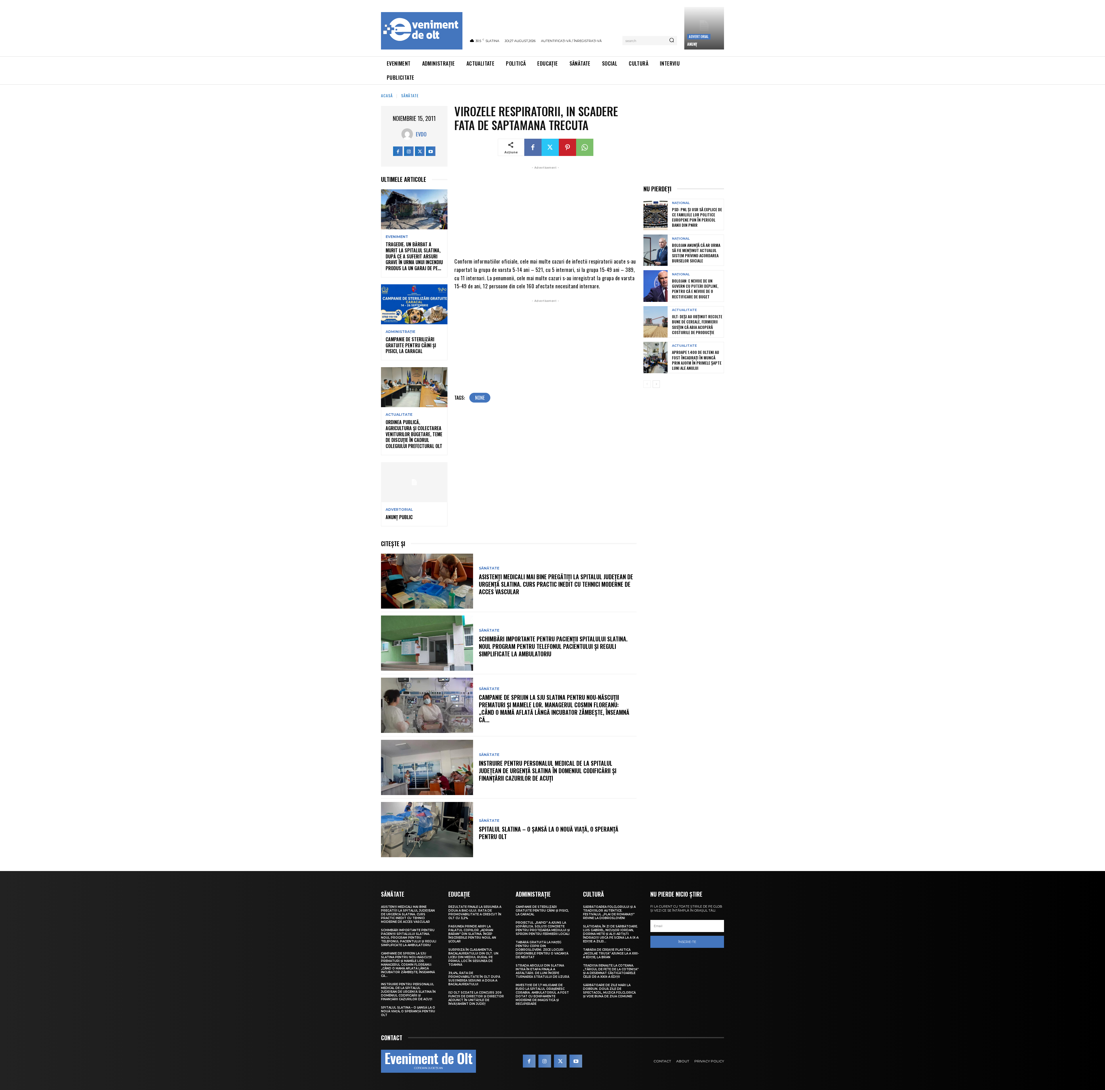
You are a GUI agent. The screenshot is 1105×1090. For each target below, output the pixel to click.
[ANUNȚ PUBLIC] (414, 482)
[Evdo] (408, 134)
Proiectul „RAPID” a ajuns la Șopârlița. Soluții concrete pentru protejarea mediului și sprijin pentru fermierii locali (543, 928)
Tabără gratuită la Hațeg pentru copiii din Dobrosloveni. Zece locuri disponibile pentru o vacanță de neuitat (542, 949)
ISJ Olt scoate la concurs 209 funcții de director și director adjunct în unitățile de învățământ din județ (476, 998)
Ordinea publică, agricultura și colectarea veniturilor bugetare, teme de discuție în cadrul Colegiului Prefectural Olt (414, 434)
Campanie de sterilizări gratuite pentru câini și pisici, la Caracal (411, 345)
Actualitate (399, 414)
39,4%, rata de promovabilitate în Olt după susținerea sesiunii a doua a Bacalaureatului (474, 978)
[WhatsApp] (584, 147)
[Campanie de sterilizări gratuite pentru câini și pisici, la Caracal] (414, 304)
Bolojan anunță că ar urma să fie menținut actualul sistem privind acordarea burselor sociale (696, 253)
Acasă (387, 95)
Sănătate (410, 95)
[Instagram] (409, 151)
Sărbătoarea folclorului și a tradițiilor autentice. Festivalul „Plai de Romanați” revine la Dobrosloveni (609, 912)
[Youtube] (430, 151)
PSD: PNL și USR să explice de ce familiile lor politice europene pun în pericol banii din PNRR (697, 217)
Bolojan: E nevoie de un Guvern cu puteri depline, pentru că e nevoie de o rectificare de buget (695, 289)
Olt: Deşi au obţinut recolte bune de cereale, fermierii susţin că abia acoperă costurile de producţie (697, 324)
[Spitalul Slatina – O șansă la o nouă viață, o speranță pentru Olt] (427, 829)
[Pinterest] (567, 147)
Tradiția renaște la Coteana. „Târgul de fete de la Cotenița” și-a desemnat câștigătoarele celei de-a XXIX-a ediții (611, 971)
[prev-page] (647, 384)
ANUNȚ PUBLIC (399, 517)
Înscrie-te (687, 942)
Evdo (421, 134)
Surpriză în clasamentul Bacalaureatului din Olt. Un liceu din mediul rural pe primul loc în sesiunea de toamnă (473, 957)
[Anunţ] (704, 28)
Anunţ (692, 44)
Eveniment (397, 237)
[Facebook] (398, 151)
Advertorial (698, 36)
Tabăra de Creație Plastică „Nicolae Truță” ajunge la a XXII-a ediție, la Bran (611, 953)
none (480, 397)
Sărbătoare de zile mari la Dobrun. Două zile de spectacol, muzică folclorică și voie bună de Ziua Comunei (609, 990)
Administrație (400, 332)
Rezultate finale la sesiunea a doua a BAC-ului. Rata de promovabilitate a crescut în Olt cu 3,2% (474, 912)
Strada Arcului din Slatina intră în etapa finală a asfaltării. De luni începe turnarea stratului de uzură (542, 971)
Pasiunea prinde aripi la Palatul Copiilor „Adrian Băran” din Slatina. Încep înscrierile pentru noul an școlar (472, 934)
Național (681, 203)
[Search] (671, 40)
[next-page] (656, 384)
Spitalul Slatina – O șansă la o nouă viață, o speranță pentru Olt (548, 833)
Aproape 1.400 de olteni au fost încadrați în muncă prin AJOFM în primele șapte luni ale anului (696, 360)
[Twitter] (419, 151)
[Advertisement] (545, 211)
